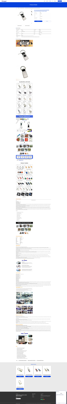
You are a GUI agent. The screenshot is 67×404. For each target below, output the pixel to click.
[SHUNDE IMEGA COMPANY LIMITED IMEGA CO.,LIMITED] (4, 1)
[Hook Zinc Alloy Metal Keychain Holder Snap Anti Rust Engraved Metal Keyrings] (20, 370)
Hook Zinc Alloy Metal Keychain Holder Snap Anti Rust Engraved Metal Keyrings (20, 375)
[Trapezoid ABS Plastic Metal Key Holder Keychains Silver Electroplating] (29, 370)
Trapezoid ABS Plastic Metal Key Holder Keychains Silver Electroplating (29, 374)
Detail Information (20, 25)
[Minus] (65, 391)
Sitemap (19, 403)
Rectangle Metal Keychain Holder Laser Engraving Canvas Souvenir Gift (38, 374)
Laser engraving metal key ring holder (22, 360)
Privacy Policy (17, 403)
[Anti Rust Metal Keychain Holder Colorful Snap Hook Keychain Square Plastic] (20, 382)
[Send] (65, 403)
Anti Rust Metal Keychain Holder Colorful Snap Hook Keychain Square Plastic (20, 387)
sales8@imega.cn (18, 398)
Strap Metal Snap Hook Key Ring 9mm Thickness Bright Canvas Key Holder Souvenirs (47, 375)
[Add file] (56, 403)
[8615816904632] (41, 399)
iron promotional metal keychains (40, 360)
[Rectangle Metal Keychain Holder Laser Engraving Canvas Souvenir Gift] (38, 370)
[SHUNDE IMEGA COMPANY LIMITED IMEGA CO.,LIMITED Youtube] (43, 399)
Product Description (27, 25)
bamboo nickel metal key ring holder (31, 360)
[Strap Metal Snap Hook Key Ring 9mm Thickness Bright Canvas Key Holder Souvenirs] (47, 370)
